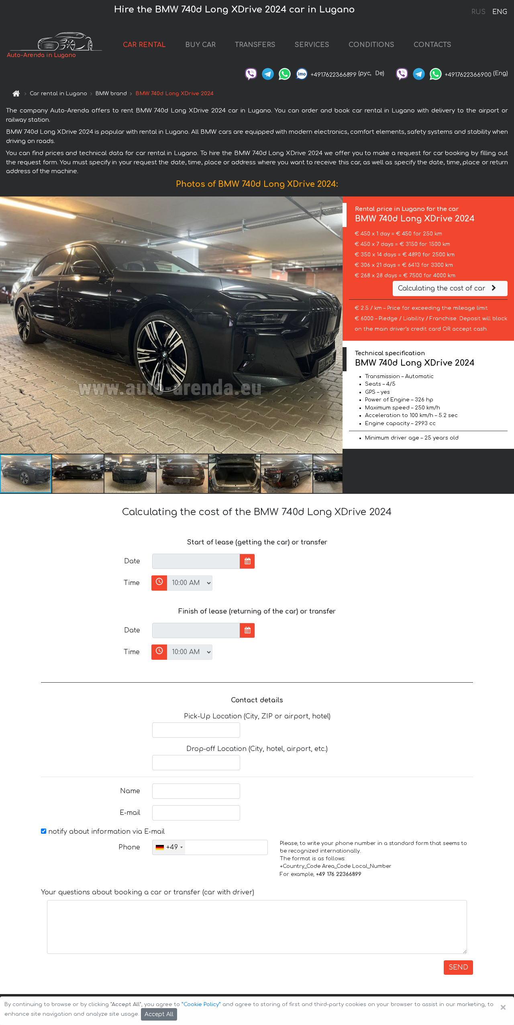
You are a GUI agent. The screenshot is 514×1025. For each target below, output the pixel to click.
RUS (478, 12)
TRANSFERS (255, 45)
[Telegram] (267, 73)
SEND (458, 967)
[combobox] (169, 847)
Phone (129, 847)
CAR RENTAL (144, 45)
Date (132, 561)
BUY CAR (200, 45)
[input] (196, 561)
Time (132, 583)
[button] (78, 474)
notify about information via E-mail (105, 831)
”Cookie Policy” (201, 1004)
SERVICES (312, 45)
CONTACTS (432, 45)
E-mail (130, 812)
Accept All (159, 1014)
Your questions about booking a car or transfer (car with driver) (147, 892)
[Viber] (251, 73)
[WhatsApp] (284, 73)
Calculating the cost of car (442, 288)
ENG (499, 12)
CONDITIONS (371, 45)
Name (130, 791)
